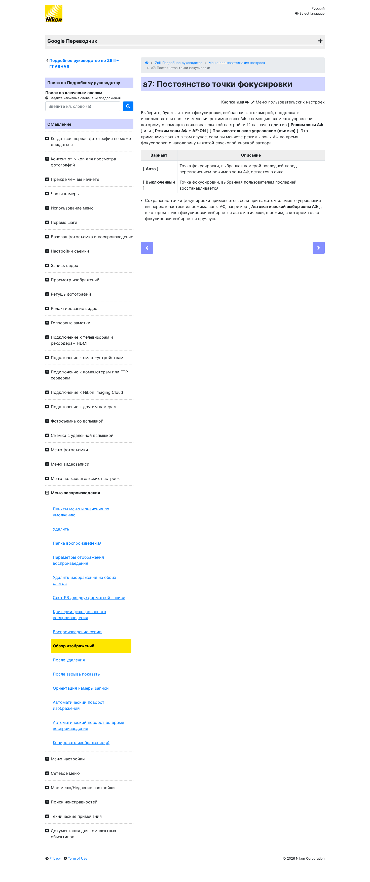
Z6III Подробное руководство (178, 63)
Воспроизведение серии (77, 631)
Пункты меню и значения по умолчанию (81, 511)
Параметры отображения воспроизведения (78, 560)
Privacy (55, 858)
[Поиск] (128, 106)
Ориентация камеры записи (81, 688)
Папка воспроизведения (77, 543)
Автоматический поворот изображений (78, 705)
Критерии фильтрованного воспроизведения (79, 614)
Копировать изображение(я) (81, 742)
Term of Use (77, 858)
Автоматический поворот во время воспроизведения (88, 725)
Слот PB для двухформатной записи (89, 597)
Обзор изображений (73, 645)
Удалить (61, 529)
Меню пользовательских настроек (237, 63)
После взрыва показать (76, 674)
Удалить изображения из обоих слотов (84, 580)
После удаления (69, 659)
